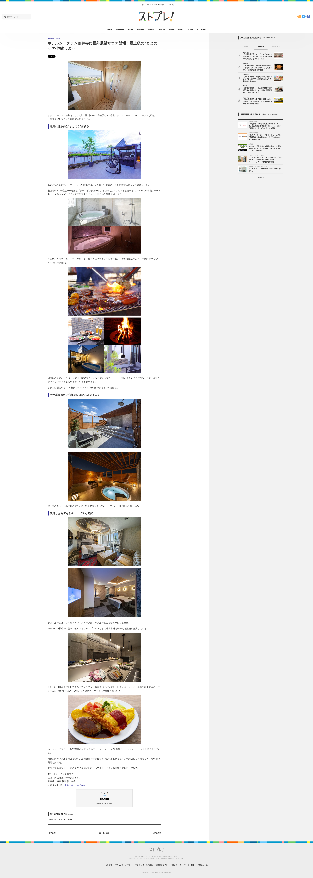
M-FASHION (201, 29)
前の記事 (52, 833)
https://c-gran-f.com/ (75, 785)
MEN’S (190, 29)
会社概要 (108, 865)
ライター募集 (189, 865)
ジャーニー (52, 819)
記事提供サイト (162, 865)
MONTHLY (276, 47)
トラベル (61, 819)
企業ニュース (202, 865)
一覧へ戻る (105, 833)
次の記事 (156, 833)
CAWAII (181, 29)
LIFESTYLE (120, 29)
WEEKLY (261, 47)
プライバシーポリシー (123, 865)
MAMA (171, 29)
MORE (260, 178)
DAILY (246, 47)
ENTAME (140, 29)
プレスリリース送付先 (144, 865)
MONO (130, 29)
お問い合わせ (176, 865)
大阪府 (70, 819)
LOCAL (109, 29)
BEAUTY (151, 29)
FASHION (161, 29)
